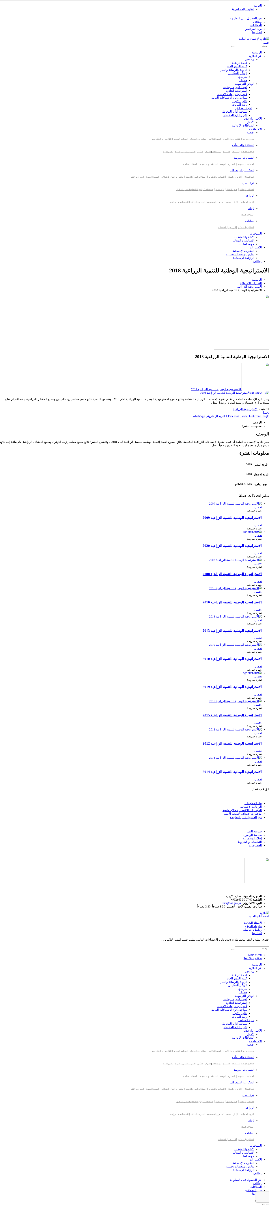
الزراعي (232, 227)
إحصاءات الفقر (137, 177)
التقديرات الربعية (227, 164)
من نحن (249, 59)
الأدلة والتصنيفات (244, 237)
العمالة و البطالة (247, 189)
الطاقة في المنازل (198, 139)
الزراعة (249, 195)
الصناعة (235, 151)
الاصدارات (256, 247)
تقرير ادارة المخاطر (235, 115)
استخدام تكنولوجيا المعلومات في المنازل (194, 189)
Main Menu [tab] (255, 954)
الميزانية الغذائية (197, 202)
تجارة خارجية (248, 139)
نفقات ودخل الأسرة (231, 139)
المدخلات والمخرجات (208, 164)
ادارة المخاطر (243, 108)
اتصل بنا (257, 32)
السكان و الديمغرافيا (242, 170)
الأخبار (250, 122)
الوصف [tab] (257, 422)
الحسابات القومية (243, 157)
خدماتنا (243, 80)
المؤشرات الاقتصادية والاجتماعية (242, 810)
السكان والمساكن (246, 227)
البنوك (208, 151)
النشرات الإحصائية (243, 250)
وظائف (257, 21)
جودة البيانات (246, 244)
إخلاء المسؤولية (252, 838)
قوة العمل (248, 183)
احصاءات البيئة (247, 214)
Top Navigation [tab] (253, 958)
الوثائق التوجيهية (244, 83)
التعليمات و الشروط (250, 841)
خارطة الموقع (253, 926)
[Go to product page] (131, 503)
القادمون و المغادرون (161, 139)
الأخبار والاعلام (253, 118)
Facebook (233, 416)
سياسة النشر (254, 831)
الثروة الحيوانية (247, 202)
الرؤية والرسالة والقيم (233, 69)
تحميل (265, 412)
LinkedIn (254, 416)
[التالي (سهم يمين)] (263, 1204)
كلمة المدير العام (237, 66)
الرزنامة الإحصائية (243, 257)
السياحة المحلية (181, 139)
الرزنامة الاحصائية (251, 806)
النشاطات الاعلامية (242, 125)
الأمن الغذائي (215, 139)
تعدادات (249, 220)
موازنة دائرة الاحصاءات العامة (229, 97)
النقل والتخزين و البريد (185, 151)
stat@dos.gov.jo (231, 903)
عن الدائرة (255, 55)
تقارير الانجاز (239, 101)
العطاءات (256, 25)
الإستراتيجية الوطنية (235, 87)
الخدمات (226, 151)
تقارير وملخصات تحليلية (240, 254)
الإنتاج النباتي (232, 202)
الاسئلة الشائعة (253, 922)
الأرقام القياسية (190, 164)
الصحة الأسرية (152, 177)
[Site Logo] (254, 38)
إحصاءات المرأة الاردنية (196, 177)
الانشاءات (216, 151)
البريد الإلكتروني (215, 416)
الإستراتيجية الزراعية (245, 409)
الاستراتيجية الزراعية (179, 202)
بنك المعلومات (253, 803)
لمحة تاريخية (239, 62)
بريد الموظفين (253, 28)
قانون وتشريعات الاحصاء (232, 94)
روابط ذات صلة (252, 929)
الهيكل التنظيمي (237, 73)
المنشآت (222, 227)
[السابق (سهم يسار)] (267, 1204)
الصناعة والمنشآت (243, 145)
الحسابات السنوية (246, 164)
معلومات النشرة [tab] (252, 425)
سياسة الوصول (252, 834)
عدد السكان (249, 177)
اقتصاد (250, 132)
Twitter (244, 416)
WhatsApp (199, 416)
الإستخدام (219, 189)
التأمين (200, 151)
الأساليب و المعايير (243, 240)
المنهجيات (256, 233)
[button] (266, 42)
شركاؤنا (242, 76)
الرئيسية (257, 52)
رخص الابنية (168, 151)
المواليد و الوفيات (217, 177)
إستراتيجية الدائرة (236, 90)
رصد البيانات (239, 104)
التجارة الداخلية (247, 151)
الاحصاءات (255, 129)
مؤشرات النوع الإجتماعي (172, 177)
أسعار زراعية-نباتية (215, 202)
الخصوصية (255, 845)
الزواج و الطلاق (234, 177)
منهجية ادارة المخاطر (234, 111)
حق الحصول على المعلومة (246, 18)
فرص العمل (231, 189)
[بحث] (232, 46)
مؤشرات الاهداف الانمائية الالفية (242, 813)
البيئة (251, 208)
